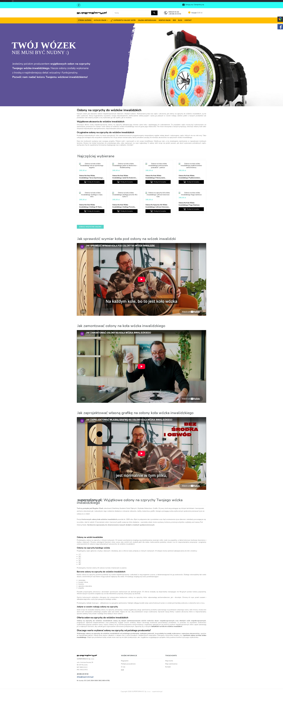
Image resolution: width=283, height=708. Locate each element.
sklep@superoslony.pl (85, 677)
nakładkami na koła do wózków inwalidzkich (166, 626)
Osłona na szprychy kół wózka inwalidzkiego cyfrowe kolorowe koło (157, 206)
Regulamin (124, 661)
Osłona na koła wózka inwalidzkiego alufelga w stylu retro (90, 206)
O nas (123, 667)
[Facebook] (78, 5)
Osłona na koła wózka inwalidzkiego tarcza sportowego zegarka (91, 177)
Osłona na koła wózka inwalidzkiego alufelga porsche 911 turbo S (123, 206)
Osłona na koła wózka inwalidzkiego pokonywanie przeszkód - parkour (155, 177)
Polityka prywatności (128, 664)
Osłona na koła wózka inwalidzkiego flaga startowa (189, 204)
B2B (122, 670)
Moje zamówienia (171, 664)
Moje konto (169, 661)
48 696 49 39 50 (82, 674)
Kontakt (168, 667)
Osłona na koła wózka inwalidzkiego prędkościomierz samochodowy (189, 177)
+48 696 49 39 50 (174, 13)
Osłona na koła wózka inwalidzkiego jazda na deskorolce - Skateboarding (124, 177)
